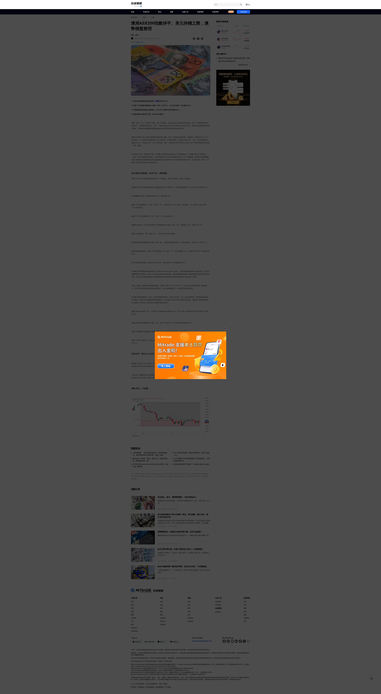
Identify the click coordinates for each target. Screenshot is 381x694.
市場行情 (146, 12)
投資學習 (215, 12)
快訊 (159, 12)
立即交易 (243, 12)
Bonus (231, 12)
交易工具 (185, 12)
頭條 (171, 12)
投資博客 (200, 12)
